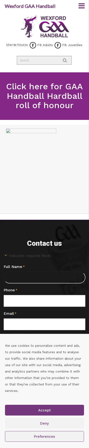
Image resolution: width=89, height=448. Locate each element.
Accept (44, 410)
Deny (44, 423)
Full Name (14, 266)
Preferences (44, 436)
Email (10, 313)
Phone (10, 290)
